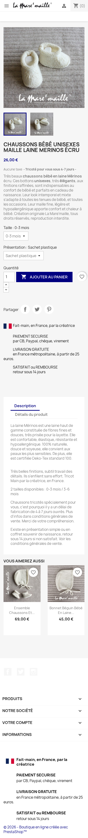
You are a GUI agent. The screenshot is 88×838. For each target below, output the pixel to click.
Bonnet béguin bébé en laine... (66, 610)
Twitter (20, 672)
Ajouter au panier (44, 277)
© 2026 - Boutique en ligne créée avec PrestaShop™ (36, 829)
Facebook (7, 672)
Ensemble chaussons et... (22, 610)
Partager (25, 309)
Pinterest (49, 309)
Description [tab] (25, 405)
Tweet (37, 309)
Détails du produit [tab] (31, 414)
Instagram (33, 672)
